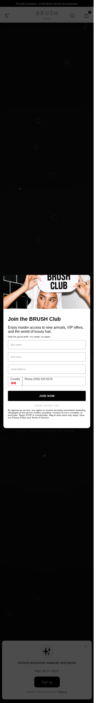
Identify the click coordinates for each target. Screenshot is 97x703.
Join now (47, 396)
